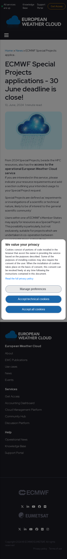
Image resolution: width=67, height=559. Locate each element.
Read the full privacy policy (20, 278)
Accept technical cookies (33, 299)
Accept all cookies (33, 309)
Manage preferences (33, 289)
